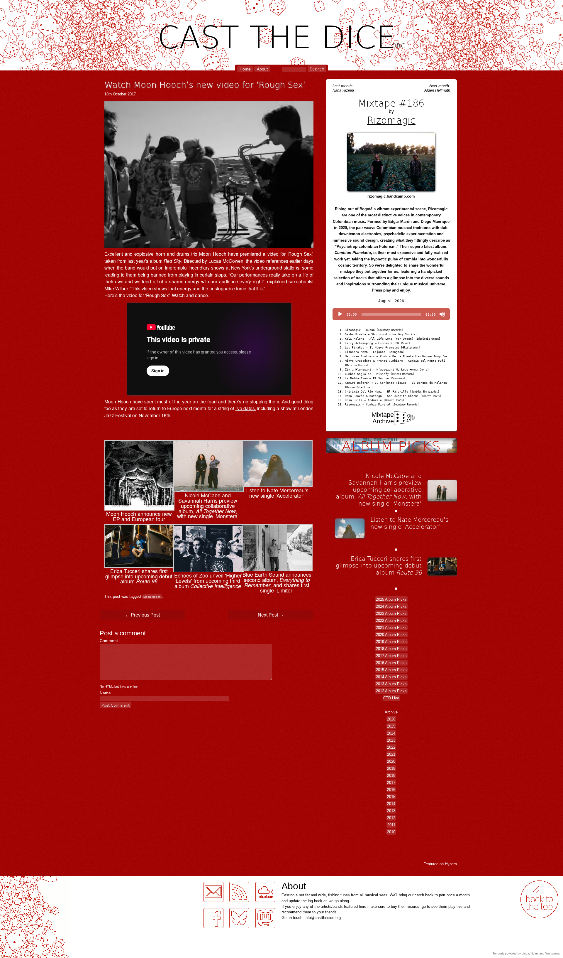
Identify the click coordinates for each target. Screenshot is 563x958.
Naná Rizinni (343, 90)
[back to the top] (539, 899)
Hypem (451, 864)
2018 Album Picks (391, 648)
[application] (391, 314)
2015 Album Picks (391, 670)
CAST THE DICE (281, 35)
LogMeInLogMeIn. (19, 879)
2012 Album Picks (391, 691)
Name (105, 693)
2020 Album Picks (391, 634)
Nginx (534, 953)
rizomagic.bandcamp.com (391, 196)
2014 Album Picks (391, 677)
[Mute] (442, 314)
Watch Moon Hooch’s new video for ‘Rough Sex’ (205, 84)
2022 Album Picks (391, 620)
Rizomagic (391, 119)
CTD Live (391, 698)
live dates (245, 408)
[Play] (340, 314)
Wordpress (552, 953)
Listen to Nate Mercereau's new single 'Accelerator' (409, 523)
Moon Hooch (212, 253)
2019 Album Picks (391, 641)
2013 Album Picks (391, 684)
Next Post (271, 614)
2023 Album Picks (391, 613)
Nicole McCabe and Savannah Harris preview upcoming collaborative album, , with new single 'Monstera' (379, 489)
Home (245, 69)
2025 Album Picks (391, 599)
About (262, 69)
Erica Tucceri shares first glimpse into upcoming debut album (379, 565)
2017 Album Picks (391, 656)
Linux (525, 953)
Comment (110, 640)
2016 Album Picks (391, 663)
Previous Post (142, 614)
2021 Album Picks (391, 627)
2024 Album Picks (391, 606)
